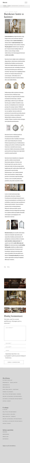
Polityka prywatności (10, 411)
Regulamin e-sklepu (9, 414)
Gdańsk (5, 431)
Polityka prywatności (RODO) (12, 394)
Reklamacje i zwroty (9, 416)
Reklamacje (6, 387)
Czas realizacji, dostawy (11, 389)
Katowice (6, 438)
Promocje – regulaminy (10, 382)
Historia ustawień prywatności (13, 398)
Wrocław (5, 436)
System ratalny (7, 380)
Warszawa (6, 434)
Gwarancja (6, 384)
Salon (15, 11)
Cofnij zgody (7, 401)
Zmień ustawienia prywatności (12, 396)
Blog (9, 5)
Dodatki (11, 11)
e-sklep (5, 409)
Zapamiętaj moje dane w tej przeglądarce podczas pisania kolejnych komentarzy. (15, 355)
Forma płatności (8, 391)
